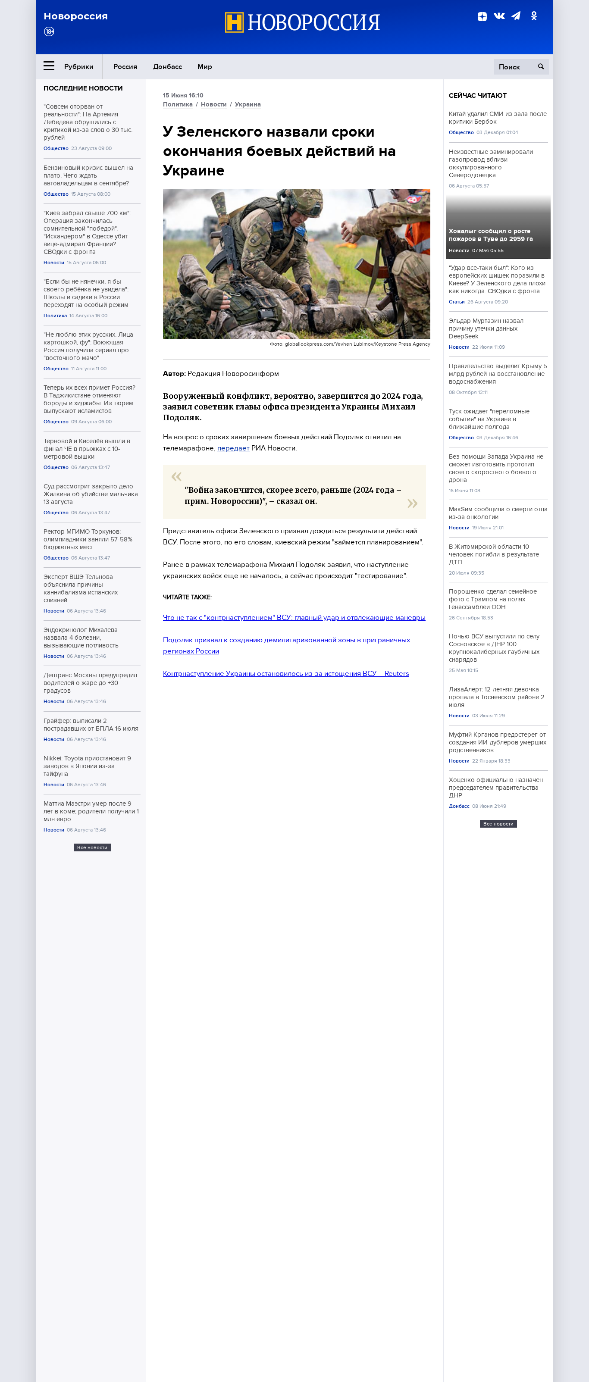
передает (233, 448)
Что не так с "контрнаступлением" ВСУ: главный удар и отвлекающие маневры (294, 617)
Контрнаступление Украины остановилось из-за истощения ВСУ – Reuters (286, 673)
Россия (125, 67)
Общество (56, 148)
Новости (54, 263)
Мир (204, 67)
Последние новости (83, 88)
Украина (248, 104)
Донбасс (167, 67)
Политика (55, 316)
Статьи (457, 302)
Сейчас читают (478, 96)
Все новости (92, 847)
